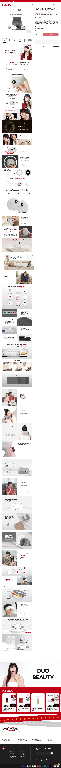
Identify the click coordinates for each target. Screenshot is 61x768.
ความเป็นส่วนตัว (22, 756)
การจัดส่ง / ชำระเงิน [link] (39, 26)
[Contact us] (57, 764)
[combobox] (56, 1)
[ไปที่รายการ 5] (25, 40)
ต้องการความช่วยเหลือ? (56, 46)
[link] (30, 674)
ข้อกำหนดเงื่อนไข (22, 753)
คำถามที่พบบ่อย (22, 751)
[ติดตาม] (52, 753)
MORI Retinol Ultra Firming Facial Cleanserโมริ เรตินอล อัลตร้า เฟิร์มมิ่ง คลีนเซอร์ (37, 709)
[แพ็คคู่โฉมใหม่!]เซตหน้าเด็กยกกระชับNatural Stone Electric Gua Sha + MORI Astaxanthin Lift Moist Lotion (52, 709)
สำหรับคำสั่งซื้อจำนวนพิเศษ (13, 757)
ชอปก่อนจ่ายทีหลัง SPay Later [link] (40, 28)
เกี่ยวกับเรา (22, 750)
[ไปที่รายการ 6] (30, 40)
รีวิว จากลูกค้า (12, 751)
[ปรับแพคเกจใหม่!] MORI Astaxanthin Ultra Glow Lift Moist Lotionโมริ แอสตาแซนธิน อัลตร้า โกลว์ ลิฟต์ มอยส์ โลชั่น (9, 709)
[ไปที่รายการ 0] (4, 40)
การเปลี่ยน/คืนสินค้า (23, 754)
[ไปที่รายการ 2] (9, 40)
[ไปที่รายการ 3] (15, 40)
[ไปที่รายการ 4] (20, 40)
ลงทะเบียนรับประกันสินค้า (13, 754)
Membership (12, 750)
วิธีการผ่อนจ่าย (12, 753)
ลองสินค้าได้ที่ (12, 758)
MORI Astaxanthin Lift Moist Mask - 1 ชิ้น (23, 709)
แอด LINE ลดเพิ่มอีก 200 (40, 30)
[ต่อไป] (29, 24)
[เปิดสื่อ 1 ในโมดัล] (17, 22)
